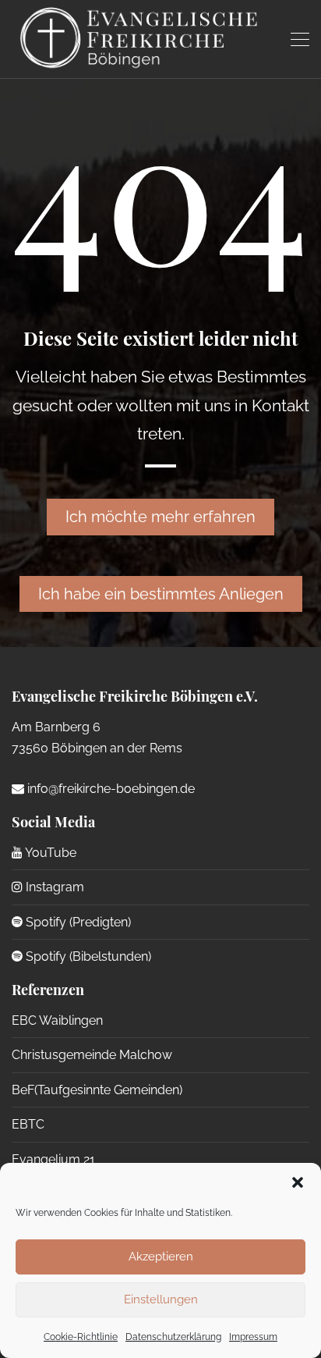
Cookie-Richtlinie (81, 1336)
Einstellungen (161, 1299)
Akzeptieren (161, 1257)
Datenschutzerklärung (173, 1336)
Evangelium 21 (53, 1159)
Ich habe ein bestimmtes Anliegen (161, 594)
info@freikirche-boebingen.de (109, 788)
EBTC (28, 1124)
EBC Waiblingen (57, 1020)
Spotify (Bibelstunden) (87, 956)
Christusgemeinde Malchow (92, 1054)
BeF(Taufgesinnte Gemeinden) (97, 1089)
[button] (297, 1182)
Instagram (53, 887)
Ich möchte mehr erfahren (160, 516)
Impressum (253, 1336)
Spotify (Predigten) (77, 922)
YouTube (49, 852)
